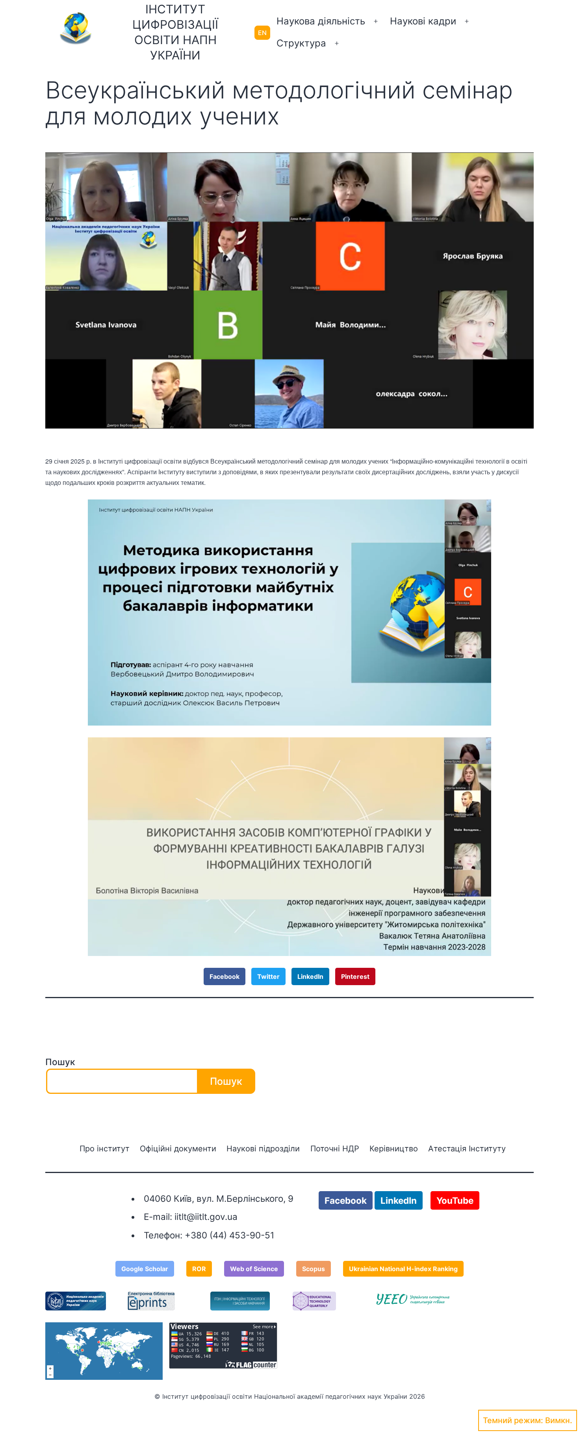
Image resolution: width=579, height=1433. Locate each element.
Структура (301, 43)
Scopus (313, 1269)
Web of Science (254, 1269)
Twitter (268, 976)
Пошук (60, 1061)
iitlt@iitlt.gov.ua (206, 1216)
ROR (199, 1269)
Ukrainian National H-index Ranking (403, 1269)
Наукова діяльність (321, 21)
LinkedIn (310, 976)
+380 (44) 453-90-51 (229, 1235)
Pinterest (355, 976)
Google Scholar (144, 1269)
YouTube (454, 1200)
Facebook (224, 976)
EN (262, 33)
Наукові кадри (423, 21)
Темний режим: (513, 1420)
